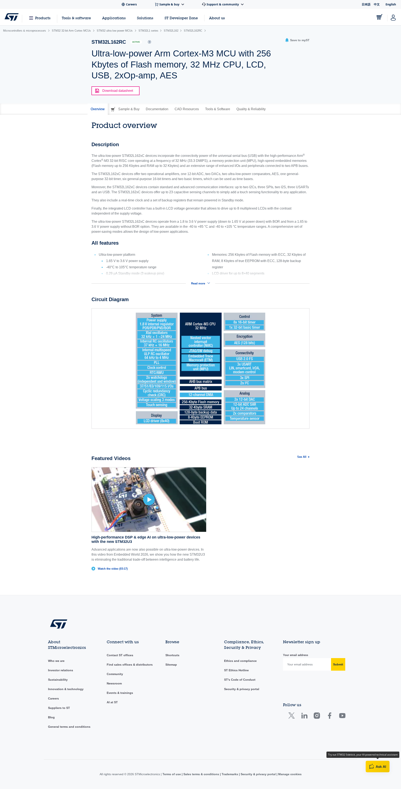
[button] (297, 40)
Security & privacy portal (241, 689)
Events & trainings (120, 692)
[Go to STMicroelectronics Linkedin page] (304, 716)
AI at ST (112, 702)
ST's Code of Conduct (239, 679)
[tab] (98, 109)
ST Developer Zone (181, 18)
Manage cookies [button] (289, 774)
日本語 (366, 4)
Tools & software (76, 18)
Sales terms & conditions (201, 774)
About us (217, 18)
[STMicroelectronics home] (12, 17)
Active (136, 42)
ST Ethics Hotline (236, 670)
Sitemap (171, 664)
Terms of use (172, 774)
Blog (51, 717)
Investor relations (60, 670)
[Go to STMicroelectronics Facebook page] (329, 716)
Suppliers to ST (59, 708)
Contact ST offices (120, 655)
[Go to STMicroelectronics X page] (292, 716)
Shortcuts (172, 655)
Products (43, 18)
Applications (114, 18)
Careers (53, 698)
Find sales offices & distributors (130, 664)
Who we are (56, 660)
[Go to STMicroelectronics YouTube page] (342, 716)
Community (115, 674)
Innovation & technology (66, 689)
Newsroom (114, 683)
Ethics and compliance (240, 660)
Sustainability (58, 679)
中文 (377, 4)
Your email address (295, 655)
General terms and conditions (69, 726)
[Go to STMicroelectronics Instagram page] (316, 716)
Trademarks (230, 774)
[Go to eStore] (379, 17)
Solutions (145, 18)
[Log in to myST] (393, 17)
